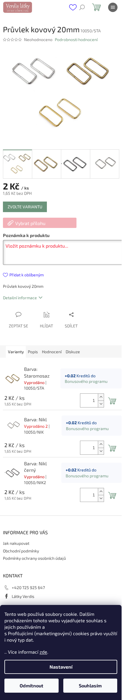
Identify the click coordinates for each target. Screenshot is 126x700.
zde (43, 652)
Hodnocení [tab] (52, 351)
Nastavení (61, 666)
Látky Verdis (23, 596)
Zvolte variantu (25, 206)
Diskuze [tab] (73, 351)
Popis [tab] (33, 351)
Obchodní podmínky (21, 550)
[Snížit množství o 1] (101, 403)
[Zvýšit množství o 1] (101, 397)
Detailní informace (20, 297)
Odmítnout (31, 685)
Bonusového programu (86, 381)
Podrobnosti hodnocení (76, 39)
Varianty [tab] (16, 351)
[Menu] (113, 7)
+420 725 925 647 (28, 587)
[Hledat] (82, 7)
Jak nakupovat (16, 543)
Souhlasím (90, 685)
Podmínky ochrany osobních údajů (34, 558)
